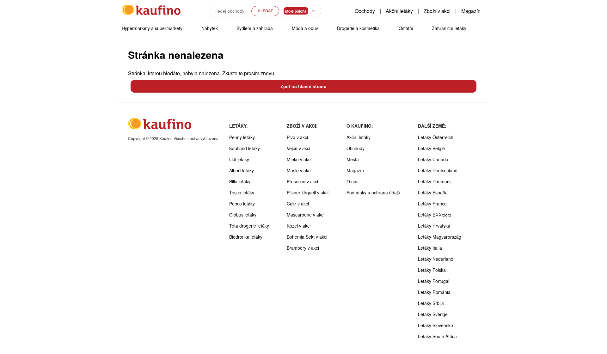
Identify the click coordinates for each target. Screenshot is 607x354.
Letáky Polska (432, 270)
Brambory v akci (303, 248)
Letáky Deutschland (437, 170)
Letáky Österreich (435, 137)
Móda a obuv (305, 28)
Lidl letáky (239, 159)
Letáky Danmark (434, 181)
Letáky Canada (433, 159)
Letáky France (432, 203)
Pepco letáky (242, 203)
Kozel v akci (298, 226)
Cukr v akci (298, 203)
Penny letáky (242, 137)
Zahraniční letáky (449, 28)
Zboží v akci (437, 11)
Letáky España (433, 192)
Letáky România (434, 292)
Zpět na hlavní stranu (303, 86)
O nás (352, 181)
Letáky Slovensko (435, 325)
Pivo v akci (297, 137)
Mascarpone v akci (305, 214)
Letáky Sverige (433, 314)
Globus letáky (242, 214)
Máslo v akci (299, 170)
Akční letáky (399, 11)
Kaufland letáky (244, 148)
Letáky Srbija (431, 303)
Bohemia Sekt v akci (307, 237)
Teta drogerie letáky (249, 226)
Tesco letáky (241, 192)
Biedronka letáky (245, 237)
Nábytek (209, 28)
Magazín (471, 11)
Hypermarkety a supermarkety (152, 28)
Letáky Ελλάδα (434, 214)
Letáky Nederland (435, 259)
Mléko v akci (299, 159)
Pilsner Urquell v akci (307, 192)
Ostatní (406, 28)
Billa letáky (239, 181)
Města (352, 159)
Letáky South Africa (437, 336)
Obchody (365, 11)
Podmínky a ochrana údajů (373, 192)
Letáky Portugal (433, 281)
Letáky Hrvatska (434, 226)
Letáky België (431, 148)
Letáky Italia (430, 248)
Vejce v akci (298, 148)
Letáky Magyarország (439, 237)
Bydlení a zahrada (254, 28)
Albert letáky (241, 170)
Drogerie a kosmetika (358, 28)
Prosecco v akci (302, 181)
